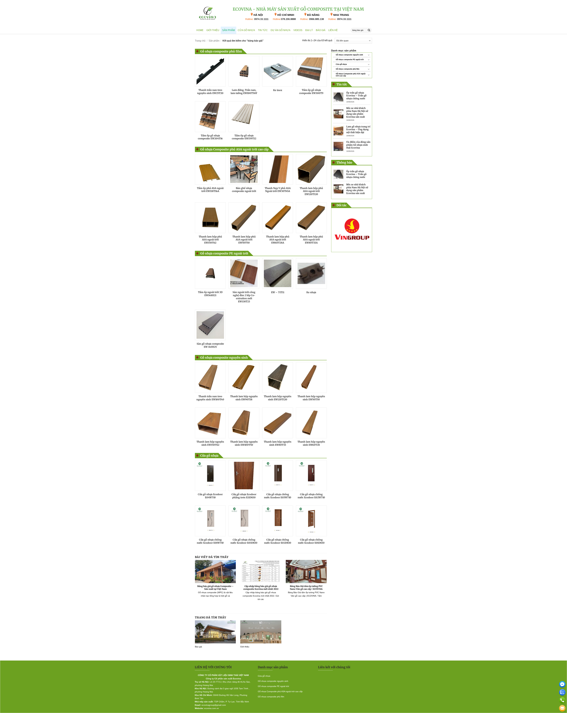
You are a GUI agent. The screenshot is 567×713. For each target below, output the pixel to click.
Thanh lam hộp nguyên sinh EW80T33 (277, 443)
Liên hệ (333, 30)
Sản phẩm (228, 30)
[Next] (327, 585)
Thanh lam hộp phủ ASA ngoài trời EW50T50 (244, 239)
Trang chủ (200, 40)
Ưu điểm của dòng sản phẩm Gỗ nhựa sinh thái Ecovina (358, 145)
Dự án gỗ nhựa (280, 30)
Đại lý (309, 30)
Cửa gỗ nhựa (246, 30)
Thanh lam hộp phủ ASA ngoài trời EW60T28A (277, 239)
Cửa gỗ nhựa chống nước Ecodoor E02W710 (311, 496)
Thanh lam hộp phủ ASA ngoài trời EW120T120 (311, 191)
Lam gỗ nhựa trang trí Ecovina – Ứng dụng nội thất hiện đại (358, 129)
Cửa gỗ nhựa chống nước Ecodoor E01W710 (210, 541)
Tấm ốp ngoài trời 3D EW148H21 (210, 294)
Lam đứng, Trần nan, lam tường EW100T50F (244, 92)
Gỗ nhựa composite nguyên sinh (349, 55)
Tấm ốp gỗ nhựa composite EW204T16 (210, 137)
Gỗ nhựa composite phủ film (347, 69)
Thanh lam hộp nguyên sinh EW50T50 (311, 398)
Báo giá (320, 30)
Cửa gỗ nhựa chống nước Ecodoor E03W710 (277, 496)
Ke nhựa (311, 292)
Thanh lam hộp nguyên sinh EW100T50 (244, 443)
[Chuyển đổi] (368, 55)
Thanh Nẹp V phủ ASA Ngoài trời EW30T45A (278, 190)
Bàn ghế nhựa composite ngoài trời (244, 190)
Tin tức (263, 30)
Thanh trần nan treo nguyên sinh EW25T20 (210, 92)
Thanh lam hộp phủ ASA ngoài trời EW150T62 (210, 239)
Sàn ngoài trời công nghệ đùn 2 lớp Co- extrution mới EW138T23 (244, 297)
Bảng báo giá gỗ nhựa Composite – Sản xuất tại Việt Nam (215, 587)
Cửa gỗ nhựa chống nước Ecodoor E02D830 (277, 541)
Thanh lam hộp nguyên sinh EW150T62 (210, 443)
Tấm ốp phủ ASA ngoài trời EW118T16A (210, 190)
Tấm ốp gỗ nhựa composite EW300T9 (311, 92)
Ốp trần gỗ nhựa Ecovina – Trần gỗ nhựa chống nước (356, 95)
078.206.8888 (284, 19)
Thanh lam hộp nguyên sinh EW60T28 (311, 443)
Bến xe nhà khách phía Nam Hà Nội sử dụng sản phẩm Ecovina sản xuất (357, 112)
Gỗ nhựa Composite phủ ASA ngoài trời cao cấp (350, 75)
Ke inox (277, 90)
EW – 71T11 (277, 292)
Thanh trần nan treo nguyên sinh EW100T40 (210, 398)
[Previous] (194, 585)
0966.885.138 (312, 19)
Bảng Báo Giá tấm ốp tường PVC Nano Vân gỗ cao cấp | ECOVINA (306, 587)
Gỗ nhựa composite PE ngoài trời (350, 60)
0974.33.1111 (256, 19)
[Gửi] (369, 30)
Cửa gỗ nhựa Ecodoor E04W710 (210, 496)
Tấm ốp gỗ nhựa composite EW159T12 (244, 137)
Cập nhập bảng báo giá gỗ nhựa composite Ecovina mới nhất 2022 (260, 587)
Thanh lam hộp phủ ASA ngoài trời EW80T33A (311, 239)
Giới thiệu (212, 30)
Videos (297, 30)
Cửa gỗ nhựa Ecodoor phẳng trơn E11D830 (244, 496)
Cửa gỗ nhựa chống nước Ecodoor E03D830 (243, 541)
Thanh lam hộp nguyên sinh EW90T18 (244, 398)
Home (199, 30)
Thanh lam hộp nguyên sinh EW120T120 (277, 398)
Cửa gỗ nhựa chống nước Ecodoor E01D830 (311, 541)
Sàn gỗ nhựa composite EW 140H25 (210, 345)
